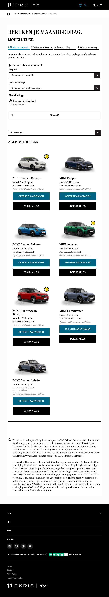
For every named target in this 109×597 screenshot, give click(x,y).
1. (18, 47)
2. (42, 47)
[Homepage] (8, 14)
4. (87, 47)
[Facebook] (9, 546)
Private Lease (39, 14)
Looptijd (13, 69)
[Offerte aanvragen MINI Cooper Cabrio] (31, 366)
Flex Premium (19, 104)
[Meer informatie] (24, 96)
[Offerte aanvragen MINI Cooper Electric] (31, 163)
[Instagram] (16, 546)
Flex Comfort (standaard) (24, 101)
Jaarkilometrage (17, 82)
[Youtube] (30, 546)
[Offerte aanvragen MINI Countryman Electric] (31, 296)
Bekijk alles (31, 206)
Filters (54, 115)
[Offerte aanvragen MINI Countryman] (77, 296)
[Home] (23, 5)
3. (62, 47)
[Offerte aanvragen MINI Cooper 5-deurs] (31, 230)
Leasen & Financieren (22, 14)
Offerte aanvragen (31, 196)
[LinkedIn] (23, 546)
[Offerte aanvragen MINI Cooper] (77, 163)
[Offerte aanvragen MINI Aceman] (77, 230)
